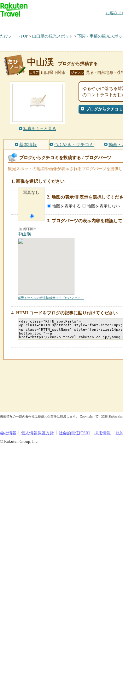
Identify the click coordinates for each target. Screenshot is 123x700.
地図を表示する (66, 206)
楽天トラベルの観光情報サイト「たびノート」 (51, 298)
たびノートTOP (14, 36)
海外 (48, 23)
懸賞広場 (73, 23)
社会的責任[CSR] (74, 432)
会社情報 (8, 432)
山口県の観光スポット (52, 36)
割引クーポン (99, 23)
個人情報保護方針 (37, 432)
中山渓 (40, 62)
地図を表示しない (103, 206)
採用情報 (102, 432)
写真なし (31, 192)
